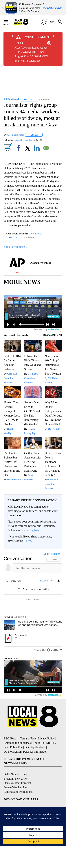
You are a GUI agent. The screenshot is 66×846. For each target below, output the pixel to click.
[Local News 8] (25, 21)
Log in (47, 554)
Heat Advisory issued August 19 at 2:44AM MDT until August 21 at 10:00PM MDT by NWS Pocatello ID (31, 54)
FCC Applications (35, 747)
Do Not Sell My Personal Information (25, 751)
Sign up (56, 554)
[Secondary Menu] (8, 21)
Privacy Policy (46, 738)
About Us (38, 742)
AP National (35, 233)
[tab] (14, 581)
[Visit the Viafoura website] (54, 650)
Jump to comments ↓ (15, 246)
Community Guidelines (17, 742)
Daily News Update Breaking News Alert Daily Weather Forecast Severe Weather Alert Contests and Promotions (18, 783)
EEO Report (11, 738)
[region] (33, 603)
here (28, 540)
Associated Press (15, 134)
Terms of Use (28, 738)
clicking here (31, 530)
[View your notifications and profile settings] (58, 580)
